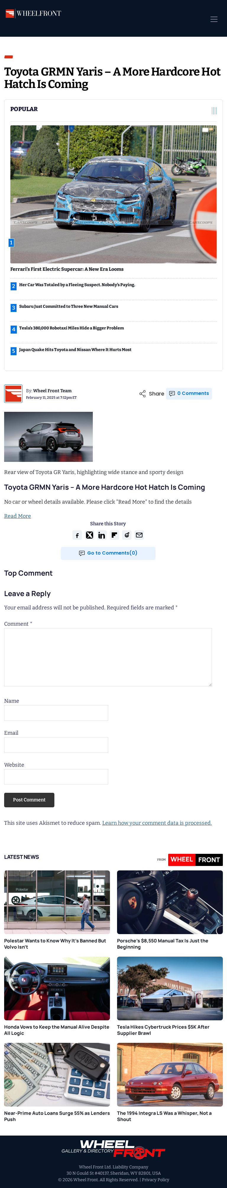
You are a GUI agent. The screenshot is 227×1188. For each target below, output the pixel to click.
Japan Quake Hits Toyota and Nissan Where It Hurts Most (75, 349)
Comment (18, 624)
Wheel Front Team (52, 390)
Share (156, 393)
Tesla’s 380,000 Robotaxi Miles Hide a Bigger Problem (71, 328)
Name (11, 701)
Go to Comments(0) (112, 553)
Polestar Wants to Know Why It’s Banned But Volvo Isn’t (55, 943)
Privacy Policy (155, 1179)
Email (11, 733)
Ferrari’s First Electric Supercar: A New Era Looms (67, 269)
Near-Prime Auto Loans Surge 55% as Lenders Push (57, 1116)
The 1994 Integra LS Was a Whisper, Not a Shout (164, 1116)
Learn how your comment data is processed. (157, 823)
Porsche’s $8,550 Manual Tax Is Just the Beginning (162, 943)
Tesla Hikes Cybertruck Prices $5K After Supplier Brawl (163, 1030)
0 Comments (193, 393)
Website (14, 765)
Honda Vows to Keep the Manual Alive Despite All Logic (56, 1030)
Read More (17, 516)
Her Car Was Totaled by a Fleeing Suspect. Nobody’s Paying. (77, 284)
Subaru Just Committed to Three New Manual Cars (68, 306)
